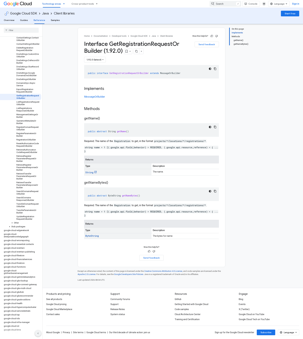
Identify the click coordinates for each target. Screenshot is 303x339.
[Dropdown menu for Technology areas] (65, 4)
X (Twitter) (244, 309)
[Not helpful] (216, 36)
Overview (9, 20)
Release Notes (117, 309)
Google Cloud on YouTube (251, 314)
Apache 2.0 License (86, 274)
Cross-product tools (82, 3)
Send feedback (207, 44)
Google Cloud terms (96, 332)
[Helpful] (211, 36)
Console (252, 3)
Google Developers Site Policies (128, 274)
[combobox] (225, 4)
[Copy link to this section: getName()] (103, 119)
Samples (55, 20)
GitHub (178, 299)
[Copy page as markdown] (136, 51)
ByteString (92, 235)
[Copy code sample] (215, 68)
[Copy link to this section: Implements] (107, 89)
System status (117, 314)
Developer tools (119, 36)
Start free (290, 13)
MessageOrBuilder (94, 96)
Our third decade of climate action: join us (129, 332)
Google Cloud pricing (56, 304)
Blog (241, 299)
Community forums (120, 299)
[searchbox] (21, 30)
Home (87, 36)
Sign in (295, 4)
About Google (53, 332)
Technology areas (51, 3)
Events (242, 304)
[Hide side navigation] (38, 333)
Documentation (101, 36)
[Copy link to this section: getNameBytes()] (111, 183)
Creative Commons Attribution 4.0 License (163, 271)
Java (45, 13)
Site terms (78, 332)
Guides (24, 20)
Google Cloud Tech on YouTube (254, 319)
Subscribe (266, 332)
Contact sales (53, 314)
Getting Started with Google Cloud (191, 304)
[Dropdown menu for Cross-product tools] (97, 4)
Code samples (182, 309)
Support (114, 304)
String (89, 172)
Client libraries (64, 13)
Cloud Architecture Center (188, 314)
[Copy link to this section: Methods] (104, 109)
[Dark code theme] (210, 68)
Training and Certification (187, 319)
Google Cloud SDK (23, 13)
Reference (39, 20)
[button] (20, 223)
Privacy (66, 332)
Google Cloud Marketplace (59, 309)
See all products (54, 299)
